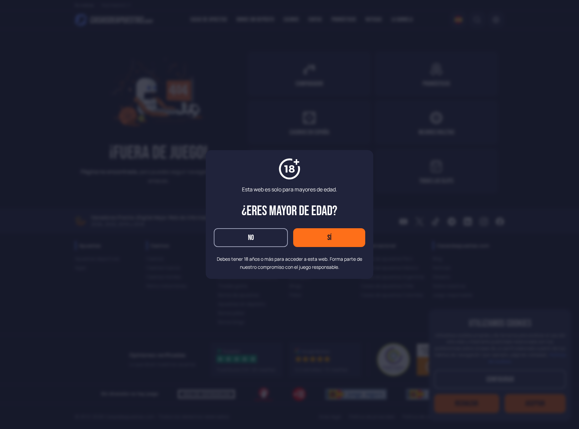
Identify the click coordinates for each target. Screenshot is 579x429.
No (251, 237)
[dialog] (289, 214)
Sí (329, 237)
